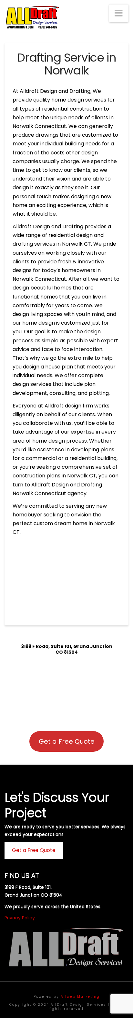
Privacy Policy (20, 918)
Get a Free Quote (67, 741)
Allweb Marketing (80, 996)
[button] (118, 13)
